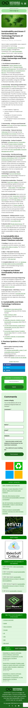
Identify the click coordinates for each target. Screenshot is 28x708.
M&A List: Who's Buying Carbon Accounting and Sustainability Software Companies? (14, 497)
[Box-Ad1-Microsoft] (14, 470)
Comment (7, 409)
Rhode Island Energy (16, 224)
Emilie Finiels (21, 187)
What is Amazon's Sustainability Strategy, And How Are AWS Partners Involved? (13, 511)
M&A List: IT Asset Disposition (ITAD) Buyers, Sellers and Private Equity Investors (13, 490)
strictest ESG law (20, 293)
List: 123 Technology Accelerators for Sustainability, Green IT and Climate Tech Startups (13, 504)
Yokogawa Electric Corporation (16, 142)
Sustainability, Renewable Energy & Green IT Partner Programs (14, 586)
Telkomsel (4, 132)
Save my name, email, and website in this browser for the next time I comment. (13, 443)
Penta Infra (16, 196)
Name (6, 424)
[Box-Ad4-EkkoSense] (14, 550)
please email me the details (18, 357)
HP (4, 633)
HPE (4, 637)
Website (6, 436)
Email (6, 430)
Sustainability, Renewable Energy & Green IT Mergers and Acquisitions (13, 579)
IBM (4, 640)
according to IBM (16, 221)
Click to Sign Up (14, 11)
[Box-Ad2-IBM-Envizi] (14, 525)
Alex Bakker (17, 200)
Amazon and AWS (8, 620)
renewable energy (12, 48)
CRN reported (12, 259)
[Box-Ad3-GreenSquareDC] (14, 603)
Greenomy (23, 125)
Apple (5, 623)
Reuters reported (9, 287)
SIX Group (10, 125)
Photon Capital (13, 198)
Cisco (15, 86)
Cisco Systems (7, 627)
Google (5, 630)
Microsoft (6, 643)
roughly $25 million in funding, (9, 247)
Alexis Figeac (12, 187)
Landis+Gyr (9, 226)
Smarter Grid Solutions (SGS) (9, 158)
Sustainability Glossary (16, 591)
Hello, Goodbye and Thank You (11, 485)
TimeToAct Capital (12, 182)
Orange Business (6, 86)
